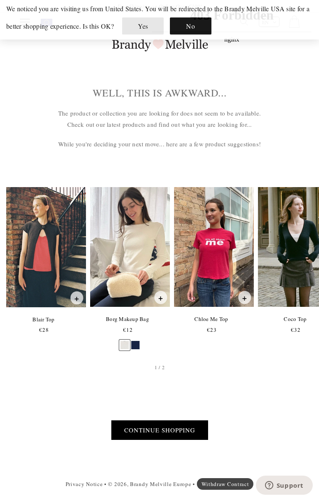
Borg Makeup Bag (127, 319)
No (190, 26)
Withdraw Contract (225, 484)
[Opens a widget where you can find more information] (284, 486)
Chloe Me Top (211, 319)
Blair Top (43, 319)
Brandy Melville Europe (160, 484)
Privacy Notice (84, 484)
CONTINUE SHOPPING (159, 430)
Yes (143, 26)
